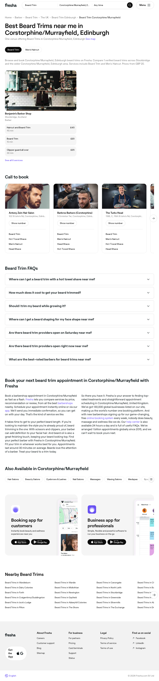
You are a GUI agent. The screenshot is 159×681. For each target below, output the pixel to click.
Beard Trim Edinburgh (64, 17)
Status (72, 658)
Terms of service (108, 643)
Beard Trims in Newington (67, 592)
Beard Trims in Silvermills (108, 602)
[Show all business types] (151, 479)
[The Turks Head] (124, 218)
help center (133, 421)
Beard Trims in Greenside (109, 597)
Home (8, 17)
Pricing (72, 643)
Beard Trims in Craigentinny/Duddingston (25, 597)
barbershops (65, 403)
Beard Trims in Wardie (65, 582)
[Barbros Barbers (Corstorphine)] (76, 218)
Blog (39, 648)
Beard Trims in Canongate (109, 582)
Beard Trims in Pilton (15, 607)
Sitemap (41, 653)
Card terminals (76, 648)
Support (72, 653)
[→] (153, 218)
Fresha (29, 399)
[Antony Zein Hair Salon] (27, 218)
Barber (18, 17)
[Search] (130, 5)
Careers (41, 638)
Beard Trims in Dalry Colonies (19, 587)
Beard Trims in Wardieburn (17, 582)
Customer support (46, 643)
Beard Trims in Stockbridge (110, 592)
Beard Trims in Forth (14, 592)
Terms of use (106, 648)
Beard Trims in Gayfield (66, 597)
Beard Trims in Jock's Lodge (18, 602)
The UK (45, 17)
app (7, 410)
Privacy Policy (107, 638)
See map (90, 39)
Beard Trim (31, 17)
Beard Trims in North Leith (109, 587)
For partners (74, 638)
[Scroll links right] (154, 595)
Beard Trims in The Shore (67, 607)
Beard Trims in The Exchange (111, 607)
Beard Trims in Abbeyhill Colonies (71, 602)
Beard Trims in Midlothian (67, 587)
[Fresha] (11, 5)
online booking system (100, 418)
